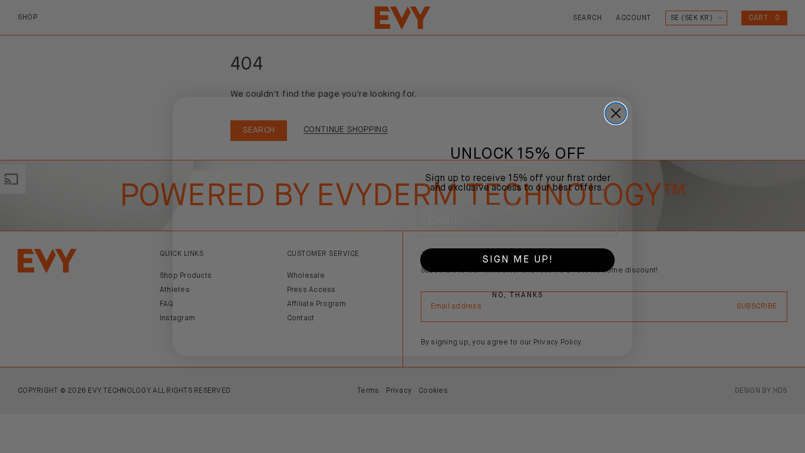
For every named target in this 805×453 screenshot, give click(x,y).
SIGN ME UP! (517, 260)
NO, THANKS (517, 295)
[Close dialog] (615, 113)
